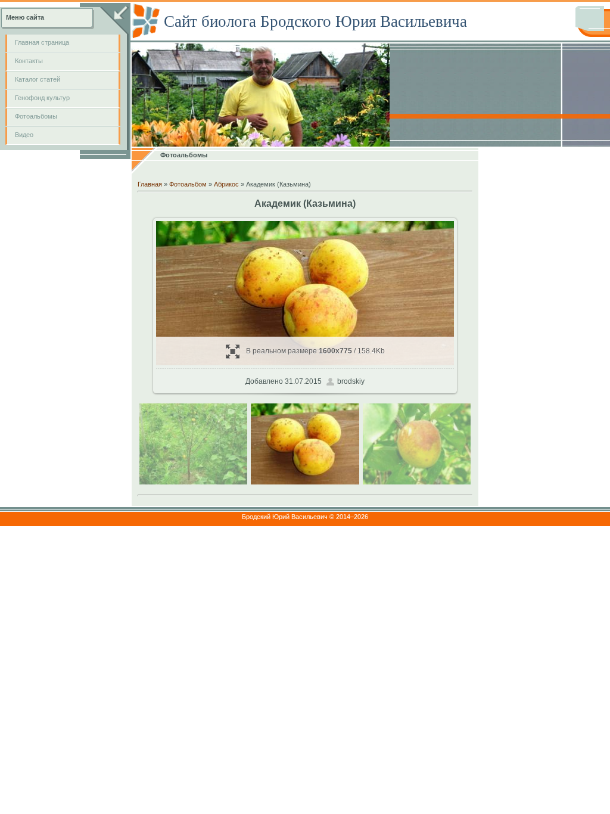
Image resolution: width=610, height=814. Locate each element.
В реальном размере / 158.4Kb (315, 351)
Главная (150, 184)
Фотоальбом (188, 184)
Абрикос (226, 184)
